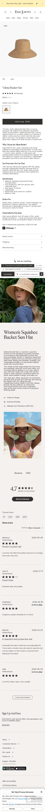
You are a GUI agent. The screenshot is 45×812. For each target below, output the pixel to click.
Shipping (5, 242)
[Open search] (11, 12)
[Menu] (5, 12)
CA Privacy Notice (9, 785)
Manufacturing (8, 247)
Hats (13, 18)
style (17, 517)
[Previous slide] (3, 3)
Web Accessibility (9, 781)
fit (4, 517)
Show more (7, 522)
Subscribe (6, 725)
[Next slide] (42, 3)
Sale (37, 18)
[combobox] (32, 528)
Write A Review (22, 499)
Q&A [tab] (28, 473)
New (8, 18)
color (10, 517)
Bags (19, 18)
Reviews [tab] (18, 473)
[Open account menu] (35, 12)
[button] (22, 49)
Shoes (25, 18)
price (25, 517)
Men (31, 18)
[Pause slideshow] (37, 3)
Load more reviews (22, 697)
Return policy (7, 236)
